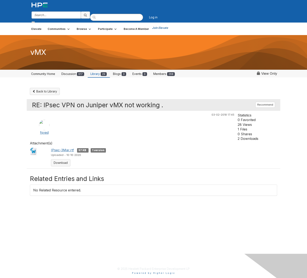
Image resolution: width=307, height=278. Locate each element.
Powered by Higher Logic (153, 273)
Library (97, 74)
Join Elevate (160, 27)
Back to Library (46, 91)
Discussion (72, 74)
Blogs (119, 74)
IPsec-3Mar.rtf (62, 150)
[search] (85, 15)
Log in (153, 17)
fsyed (44, 132)
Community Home (43, 74)
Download (61, 162)
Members (163, 74)
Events (139, 74)
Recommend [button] (265, 104)
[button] (59, 29)
